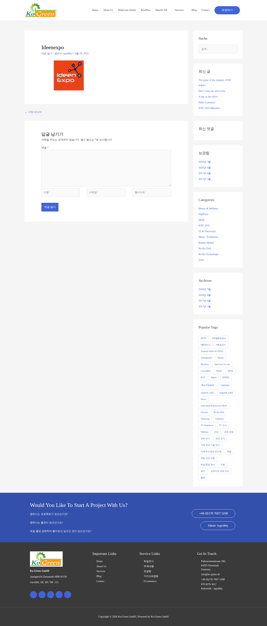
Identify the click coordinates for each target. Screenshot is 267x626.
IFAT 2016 (204, 225)
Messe (203, 399)
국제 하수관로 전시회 (211, 451)
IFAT (203, 377)
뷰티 (203, 471)
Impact (214, 377)
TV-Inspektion (207, 425)
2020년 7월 (205, 161)
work (201, 260)
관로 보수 (205, 438)
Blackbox (205, 364)
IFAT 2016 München (209, 108)
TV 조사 (223, 425)
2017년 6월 (205, 173)
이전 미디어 (33, 112)
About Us (108, 10)
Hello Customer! (207, 102)
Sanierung (205, 419)
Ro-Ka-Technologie (209, 254)
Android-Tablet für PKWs (212, 351)
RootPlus (145, 10)
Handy (219, 371)
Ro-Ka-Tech (205, 248)
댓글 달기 (46, 53)
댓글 (44, 147)
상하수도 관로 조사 (220, 471)
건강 (216, 432)
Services (179, 10)
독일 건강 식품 (208, 458)
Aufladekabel (206, 358)
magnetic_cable (207, 392)
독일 (229, 451)
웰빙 (203, 477)
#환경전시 (221, 345)
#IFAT (203, 338)
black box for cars (222, 364)
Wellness (204, 432)
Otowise (204, 412)
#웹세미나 (206, 345)
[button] (227, 10)
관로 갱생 (228, 432)
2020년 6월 (205, 167)
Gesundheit (206, 371)
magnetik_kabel (226, 392)
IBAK (202, 220)
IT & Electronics (207, 231)
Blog (194, 10)
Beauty (221, 358)
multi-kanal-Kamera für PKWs (214, 406)
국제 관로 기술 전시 (210, 445)
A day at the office (208, 96)
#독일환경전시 (219, 338)
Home (95, 10)
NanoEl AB (161, 10)
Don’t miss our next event (212, 91)
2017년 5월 (205, 179)
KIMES (226, 377)
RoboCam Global (127, 10)
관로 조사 (220, 438)
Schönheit (219, 419)
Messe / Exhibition (208, 237)
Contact (205, 10)
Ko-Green (207, 385)
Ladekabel (225, 385)
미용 (223, 464)
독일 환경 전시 (208, 464)
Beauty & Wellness (208, 208)
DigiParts (203, 214)
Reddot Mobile (206, 242)
